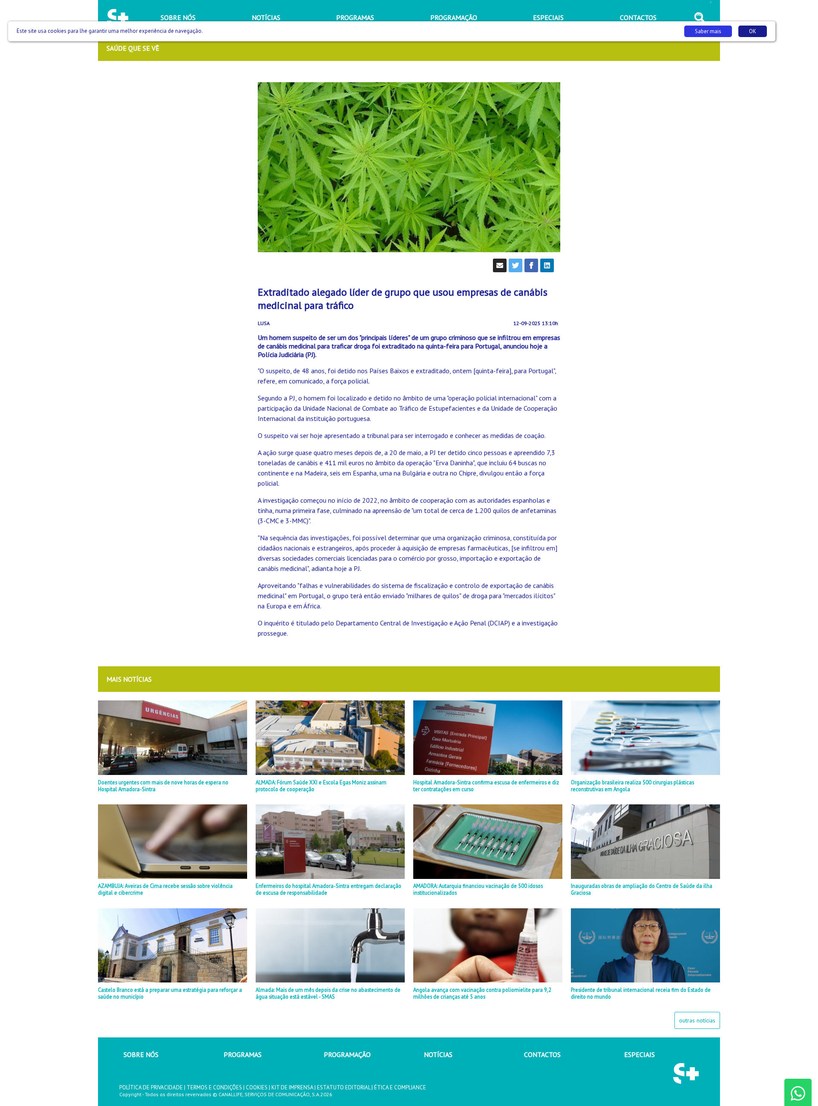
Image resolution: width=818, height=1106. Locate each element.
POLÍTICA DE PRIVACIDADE (151, 1087)
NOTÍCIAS (438, 1054)
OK (752, 31)
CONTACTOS (542, 1054)
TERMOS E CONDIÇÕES (214, 1087)
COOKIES (257, 1087)
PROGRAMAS (243, 1054)
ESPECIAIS (639, 1054)
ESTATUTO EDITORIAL (343, 1087)
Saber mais (708, 31)
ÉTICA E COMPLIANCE (400, 1087)
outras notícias (697, 1020)
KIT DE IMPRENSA (292, 1087)
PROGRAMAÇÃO (347, 1054)
